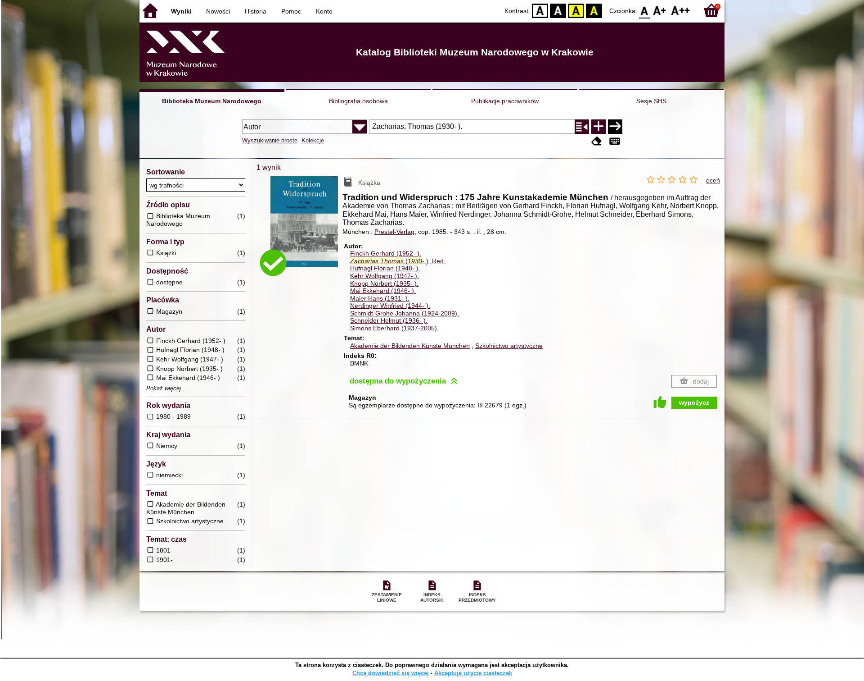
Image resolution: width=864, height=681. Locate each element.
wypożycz (694, 402)
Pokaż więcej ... (167, 388)
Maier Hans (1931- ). (380, 298)
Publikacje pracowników (505, 101)
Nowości (218, 11)
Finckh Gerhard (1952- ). (385, 253)
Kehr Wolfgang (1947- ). (384, 275)
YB (576, 10)
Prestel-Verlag (394, 231)
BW (558, 10)
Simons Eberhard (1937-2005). (394, 328)
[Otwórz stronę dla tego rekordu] (306, 228)
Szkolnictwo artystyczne (509, 345)
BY (594, 10)
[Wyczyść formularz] (597, 141)
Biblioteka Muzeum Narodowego (211, 101)
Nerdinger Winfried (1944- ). (390, 305)
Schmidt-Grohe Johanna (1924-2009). (404, 313)
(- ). (398, 261)
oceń (713, 180)
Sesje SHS (651, 101)
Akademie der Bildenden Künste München (410, 345)
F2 (680, 10)
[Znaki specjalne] (615, 141)
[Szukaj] (615, 126)
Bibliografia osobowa (358, 101)
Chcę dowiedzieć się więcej (390, 673)
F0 (644, 10)
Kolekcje (313, 140)
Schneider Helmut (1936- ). (389, 320)
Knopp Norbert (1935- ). (384, 283)
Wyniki (181, 11)
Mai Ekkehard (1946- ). (383, 290)
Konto (324, 11)
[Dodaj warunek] (598, 126)
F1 (660, 10)
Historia (255, 11)
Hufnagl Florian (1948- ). (385, 268)
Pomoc (291, 11)
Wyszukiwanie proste (269, 140)
